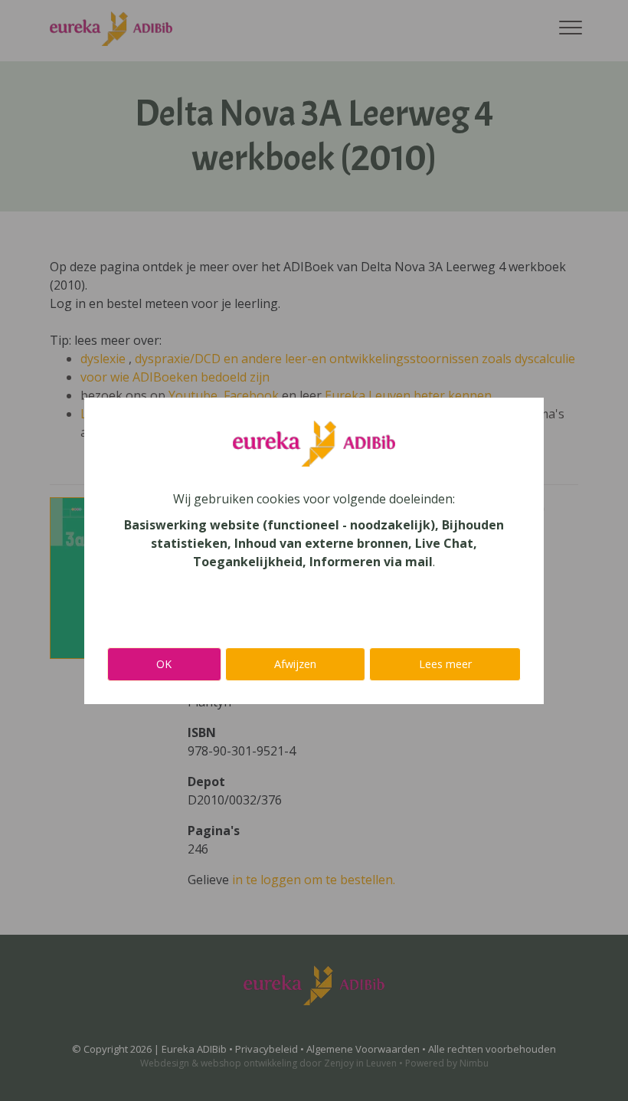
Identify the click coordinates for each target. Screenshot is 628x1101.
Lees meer (445, 664)
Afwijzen (295, 664)
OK (164, 664)
